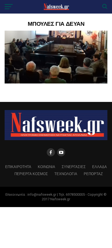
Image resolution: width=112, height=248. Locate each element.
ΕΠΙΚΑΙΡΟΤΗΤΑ (18, 166)
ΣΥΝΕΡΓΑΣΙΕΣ (74, 166)
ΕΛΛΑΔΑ (99, 166)
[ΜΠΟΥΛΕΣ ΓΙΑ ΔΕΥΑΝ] (56, 82)
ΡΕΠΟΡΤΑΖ (93, 173)
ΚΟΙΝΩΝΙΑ (46, 166)
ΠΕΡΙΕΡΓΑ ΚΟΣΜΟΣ (31, 173)
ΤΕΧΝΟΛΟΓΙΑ (65, 173)
